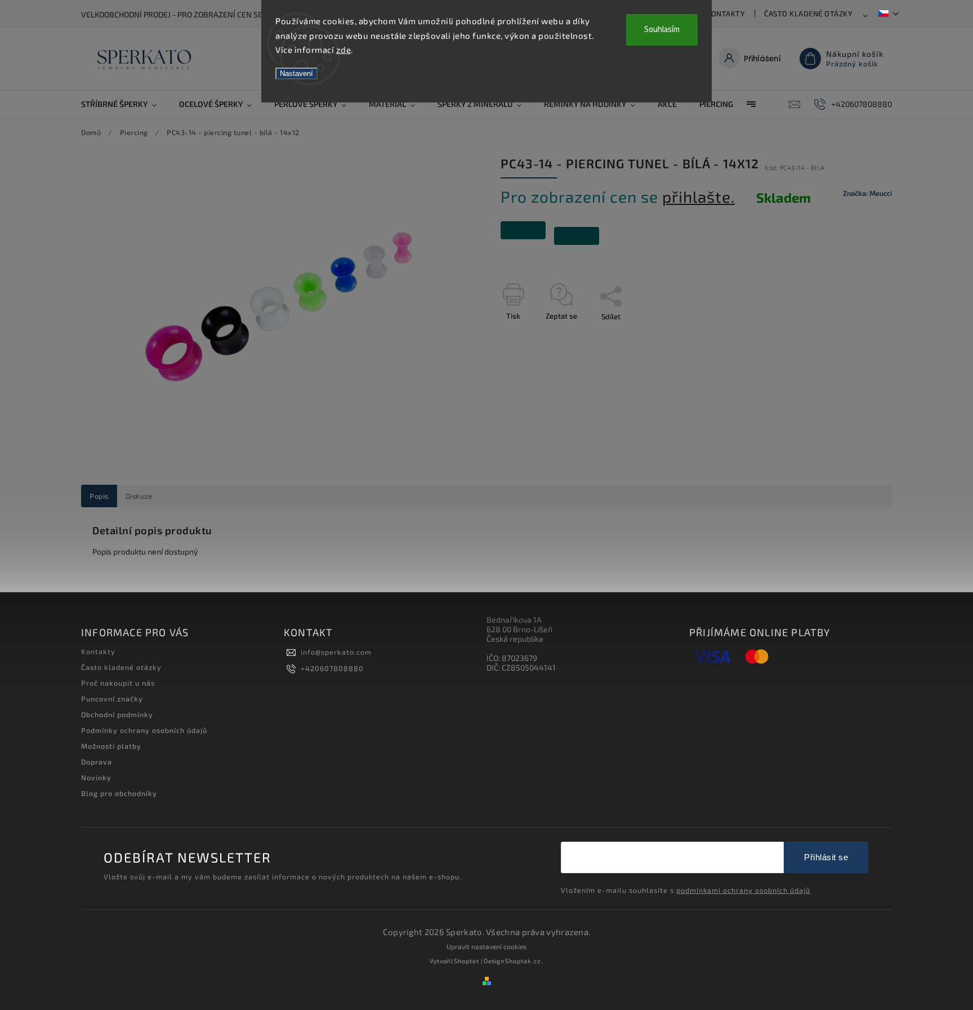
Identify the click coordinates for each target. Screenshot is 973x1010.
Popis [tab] (99, 495)
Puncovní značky (112, 698)
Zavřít (856, 336)
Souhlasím (662, 29)
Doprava (96, 761)
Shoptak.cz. (524, 960)
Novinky (96, 777)
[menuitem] (124, 104)
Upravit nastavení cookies (486, 946)
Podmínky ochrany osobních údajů (144, 730)
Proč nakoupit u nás (118, 682)
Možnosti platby (111, 745)
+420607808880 (332, 668)
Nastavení (296, 73)
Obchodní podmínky (117, 714)
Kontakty (725, 13)
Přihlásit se (826, 857)
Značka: (867, 193)
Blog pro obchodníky (119, 793)
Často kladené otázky (808, 13)
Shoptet (466, 960)
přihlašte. (698, 196)
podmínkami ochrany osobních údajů (743, 890)
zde (343, 49)
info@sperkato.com (336, 651)
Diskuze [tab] (139, 495)
